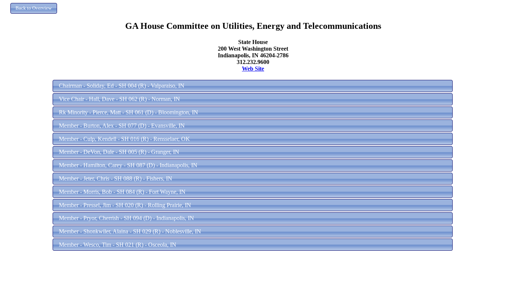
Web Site (253, 68)
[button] (33, 8)
